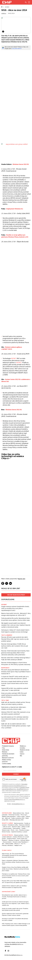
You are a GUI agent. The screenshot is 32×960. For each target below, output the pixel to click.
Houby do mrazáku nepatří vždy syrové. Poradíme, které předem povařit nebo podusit (15, 909)
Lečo (17, 830)
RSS (21, 755)
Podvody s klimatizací (7, 845)
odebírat (16, 774)
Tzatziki (23, 828)
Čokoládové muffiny (13, 825)
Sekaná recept (6, 830)
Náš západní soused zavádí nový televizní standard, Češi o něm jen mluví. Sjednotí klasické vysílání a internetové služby (15, 625)
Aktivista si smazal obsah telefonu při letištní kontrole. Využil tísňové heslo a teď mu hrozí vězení (14, 683)
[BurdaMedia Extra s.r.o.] (11, 741)
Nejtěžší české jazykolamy (9, 816)
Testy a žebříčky (6, 635)
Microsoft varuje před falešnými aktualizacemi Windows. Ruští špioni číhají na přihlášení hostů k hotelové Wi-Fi (16, 671)
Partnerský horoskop (14, 814)
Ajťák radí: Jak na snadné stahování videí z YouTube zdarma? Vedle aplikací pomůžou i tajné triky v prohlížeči (15, 725)
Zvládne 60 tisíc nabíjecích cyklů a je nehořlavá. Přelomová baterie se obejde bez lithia (14, 886)
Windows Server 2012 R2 (21, 164)
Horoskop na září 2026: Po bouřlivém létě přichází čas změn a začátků (15, 919)
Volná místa (5, 750)
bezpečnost (5, 667)
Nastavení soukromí (8, 757)
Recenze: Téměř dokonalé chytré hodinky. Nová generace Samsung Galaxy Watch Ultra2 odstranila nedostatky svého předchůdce (15, 652)
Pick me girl (24, 814)
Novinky (7, 7)
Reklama (4, 752)
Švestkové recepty (24, 830)
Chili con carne (7, 826)
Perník (12, 830)
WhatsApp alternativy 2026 (16, 820)
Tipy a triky (5, 700)
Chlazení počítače (18, 835)
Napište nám (21, 578)
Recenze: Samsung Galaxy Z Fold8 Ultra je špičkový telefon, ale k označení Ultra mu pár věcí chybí (14, 646)
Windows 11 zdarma (14, 840)
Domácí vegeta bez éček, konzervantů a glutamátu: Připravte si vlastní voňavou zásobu (15, 914)
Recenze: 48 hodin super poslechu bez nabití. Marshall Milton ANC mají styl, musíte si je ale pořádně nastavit (15, 639)
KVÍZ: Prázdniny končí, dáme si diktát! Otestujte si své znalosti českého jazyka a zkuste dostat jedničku (16, 924)
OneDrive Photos (11, 838)
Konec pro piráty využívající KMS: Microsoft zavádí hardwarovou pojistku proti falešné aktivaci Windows (14, 695)
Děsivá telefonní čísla (18, 813)
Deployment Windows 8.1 (14, 209)
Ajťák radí (7, 818)
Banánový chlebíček (24, 825)
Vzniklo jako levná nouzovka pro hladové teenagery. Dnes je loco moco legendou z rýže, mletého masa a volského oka (15, 903)
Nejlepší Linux (18, 845)
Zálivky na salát (25, 826)
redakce (3, 13)
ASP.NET (13, 358)
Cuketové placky (7, 828)
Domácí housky (6, 831)
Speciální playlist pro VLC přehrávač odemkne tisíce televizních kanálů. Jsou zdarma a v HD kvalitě (14, 719)
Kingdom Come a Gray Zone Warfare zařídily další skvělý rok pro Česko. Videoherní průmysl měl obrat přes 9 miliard (15, 869)
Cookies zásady (6, 763)
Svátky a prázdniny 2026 (17, 818)
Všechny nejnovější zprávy (16, 595)
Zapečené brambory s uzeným (19, 831)
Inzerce (22, 754)
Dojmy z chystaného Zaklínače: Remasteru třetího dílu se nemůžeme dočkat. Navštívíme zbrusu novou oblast (15, 862)
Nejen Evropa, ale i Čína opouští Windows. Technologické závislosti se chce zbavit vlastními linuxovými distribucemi (14, 855)
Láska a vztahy (21, 816)
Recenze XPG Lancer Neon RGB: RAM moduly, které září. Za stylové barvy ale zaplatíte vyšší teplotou (16, 881)
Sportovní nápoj (16, 826)
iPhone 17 (17, 843)
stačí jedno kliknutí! (17, 48)
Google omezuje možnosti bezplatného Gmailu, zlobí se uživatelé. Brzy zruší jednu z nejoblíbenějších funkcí (15, 608)
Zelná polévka (16, 828)
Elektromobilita (9, 843)
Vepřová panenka (18, 823)
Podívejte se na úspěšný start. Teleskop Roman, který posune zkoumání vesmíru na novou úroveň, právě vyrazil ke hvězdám (16, 875)
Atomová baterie (7, 842)
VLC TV (23, 843)
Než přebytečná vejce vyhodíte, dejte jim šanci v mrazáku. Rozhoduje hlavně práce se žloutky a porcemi (14, 896)
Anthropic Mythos (24, 840)
